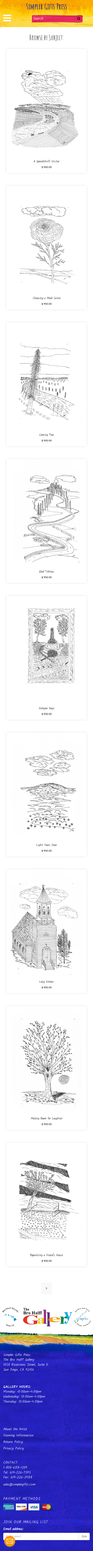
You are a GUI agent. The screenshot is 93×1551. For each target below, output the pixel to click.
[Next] (46, 1288)
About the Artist (15, 1429)
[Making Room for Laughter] (46, 1060)
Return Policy (13, 1442)
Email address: (13, 1529)
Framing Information (18, 1435)
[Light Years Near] (46, 786)
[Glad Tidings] (47, 513)
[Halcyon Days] (46, 650)
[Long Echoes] (46, 923)
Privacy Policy (13, 1448)
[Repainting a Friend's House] (46, 1197)
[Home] (46, 1316)
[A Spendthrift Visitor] (46, 103)
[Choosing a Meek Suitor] (46, 240)
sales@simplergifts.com (19, 1484)
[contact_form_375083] (9, 1541)
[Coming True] (46, 376)
